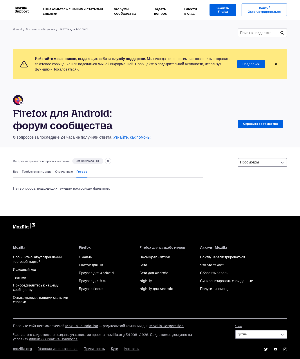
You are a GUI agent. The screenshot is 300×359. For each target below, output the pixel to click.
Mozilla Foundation (81, 326)
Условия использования (58, 349)
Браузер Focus (91, 289)
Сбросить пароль (214, 273)
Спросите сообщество (260, 124)
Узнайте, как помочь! (132, 137)
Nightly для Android (156, 289)
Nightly (145, 281)
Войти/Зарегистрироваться (264, 10)
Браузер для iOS (92, 281)
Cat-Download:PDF (88, 161)
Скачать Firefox (223, 10)
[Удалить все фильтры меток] (108, 161)
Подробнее (251, 64)
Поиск (282, 32)
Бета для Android (153, 273)
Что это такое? (212, 265)
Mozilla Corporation (166, 326)
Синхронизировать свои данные (226, 281)
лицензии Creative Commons (53, 339)
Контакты (131, 349)
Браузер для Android (96, 273)
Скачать (85, 257)
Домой (17, 29)
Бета (143, 265)
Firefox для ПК (91, 265)
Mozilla (24, 226)
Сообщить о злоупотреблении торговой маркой (37, 259)
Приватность (94, 349)
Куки (114, 349)
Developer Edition (154, 257)
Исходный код (24, 269)
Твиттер (19, 277)
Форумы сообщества (125, 11)
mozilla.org (22, 349)
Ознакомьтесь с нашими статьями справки (73, 11)
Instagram (285, 349)
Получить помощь (214, 289)
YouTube (275, 349)
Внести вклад (190, 11)
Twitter (266, 349)
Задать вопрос (160, 11)
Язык (238, 326)
